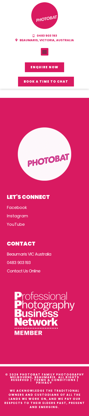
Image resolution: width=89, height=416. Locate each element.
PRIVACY (44, 383)
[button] (44, 52)
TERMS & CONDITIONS (55, 380)
